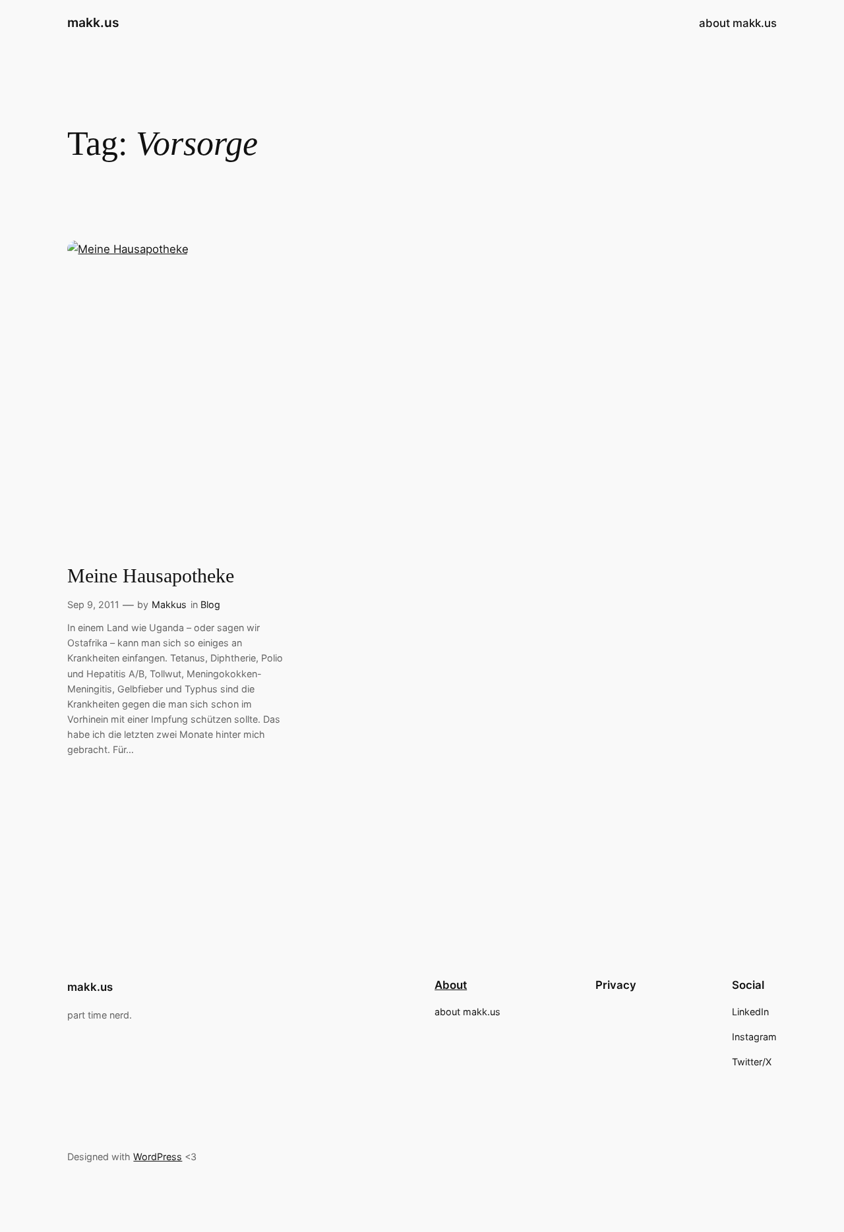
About (451, 985)
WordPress (157, 1156)
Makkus (169, 604)
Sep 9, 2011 (93, 604)
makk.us (93, 22)
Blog (210, 604)
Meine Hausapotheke (150, 575)
